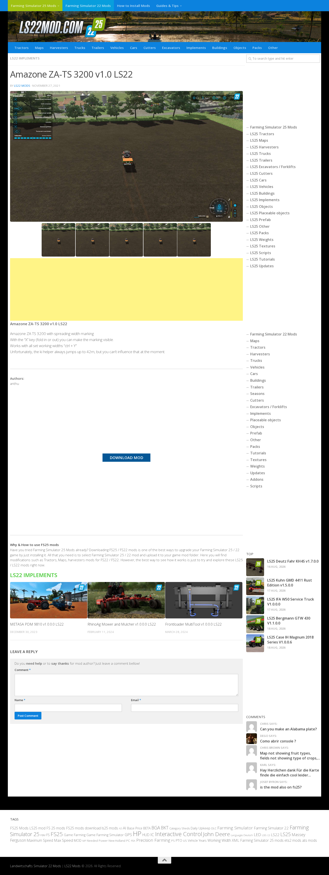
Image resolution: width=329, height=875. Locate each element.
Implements (196, 47)
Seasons (257, 393)
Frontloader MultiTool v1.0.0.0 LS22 (193, 624)
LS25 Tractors (262, 133)
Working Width (219, 840)
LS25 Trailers (261, 160)
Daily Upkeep (200, 828)
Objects (239, 47)
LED (257, 834)
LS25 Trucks (260, 153)
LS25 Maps (259, 140)
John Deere (216, 834)
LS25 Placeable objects (270, 213)
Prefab (256, 433)
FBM (42, 835)
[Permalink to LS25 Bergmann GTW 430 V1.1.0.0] (255, 624)
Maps (39, 47)
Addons (256, 479)
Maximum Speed (40, 840)
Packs (257, 47)
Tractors (21, 47)
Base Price (134, 828)
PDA (133, 840)
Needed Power (97, 840)
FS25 (57, 834)
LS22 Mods (22, 86)
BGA (156, 828)
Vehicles (117, 47)
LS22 (275, 834)
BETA (147, 828)
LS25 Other (260, 226)
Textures (258, 459)
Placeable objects (265, 419)
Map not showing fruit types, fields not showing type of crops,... (290, 756)
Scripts (256, 486)
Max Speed (63, 840)
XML (235, 840)
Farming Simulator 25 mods (262, 840)
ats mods (309, 840)
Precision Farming (153, 840)
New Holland (117, 841)
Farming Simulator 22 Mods (88, 5)
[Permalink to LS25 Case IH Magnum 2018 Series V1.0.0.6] (255, 643)
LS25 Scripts (260, 252)
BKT (165, 828)
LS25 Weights (261, 239)
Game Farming (74, 835)
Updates (257, 472)
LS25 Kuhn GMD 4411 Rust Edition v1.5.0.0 (289, 583)
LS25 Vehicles (261, 186)
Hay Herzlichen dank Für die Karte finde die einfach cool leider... (289, 773)
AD (120, 828)
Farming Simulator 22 (271, 828)
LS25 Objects (261, 206)
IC (152, 834)
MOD (77, 840)
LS (268, 835)
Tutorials (258, 453)
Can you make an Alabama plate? (288, 729)
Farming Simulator (235, 828)
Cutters (149, 47)
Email (136, 700)
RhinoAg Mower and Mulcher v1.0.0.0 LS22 (122, 624)
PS (173, 841)
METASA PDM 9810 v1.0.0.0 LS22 (37, 624)
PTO (179, 840)
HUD (146, 834)
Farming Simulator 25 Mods (33, 5)
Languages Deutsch (242, 835)
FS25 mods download (83, 828)
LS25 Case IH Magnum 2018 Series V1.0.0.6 (290, 640)
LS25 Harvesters (264, 147)
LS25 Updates (262, 266)
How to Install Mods (133, 5)
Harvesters (59, 47)
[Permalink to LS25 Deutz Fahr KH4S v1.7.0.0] (255, 567)
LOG (264, 835)
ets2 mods (292, 840)
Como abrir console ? (278, 741)
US (185, 841)
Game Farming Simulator (105, 835)
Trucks (79, 47)
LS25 (285, 834)
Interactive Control (178, 834)
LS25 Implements (265, 199)
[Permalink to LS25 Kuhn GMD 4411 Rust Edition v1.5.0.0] (255, 586)
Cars (133, 47)
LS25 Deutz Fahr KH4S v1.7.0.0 (292, 561)
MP (84, 840)
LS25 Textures (262, 246)
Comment (23, 670)
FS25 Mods (19, 828)
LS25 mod (37, 828)
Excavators (171, 47)
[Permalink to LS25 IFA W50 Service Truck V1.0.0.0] (255, 605)
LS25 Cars (258, 180)
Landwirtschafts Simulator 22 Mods (35, 866)
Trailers (98, 47)
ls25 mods (110, 828)
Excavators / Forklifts (268, 406)
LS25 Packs (259, 232)
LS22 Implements (25, 58)
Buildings (219, 47)
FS (48, 835)
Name (20, 700)
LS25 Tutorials (262, 259)
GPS (128, 834)
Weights (257, 466)
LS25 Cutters (261, 173)
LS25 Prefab (260, 219)
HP (137, 833)
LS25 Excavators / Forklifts (273, 166)
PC (128, 840)
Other (273, 47)
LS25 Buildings (262, 193)
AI (124, 828)
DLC (213, 828)
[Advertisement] (126, 289)
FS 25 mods (55, 828)
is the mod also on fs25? (281, 787)
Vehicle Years (197, 840)
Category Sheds (179, 828)
